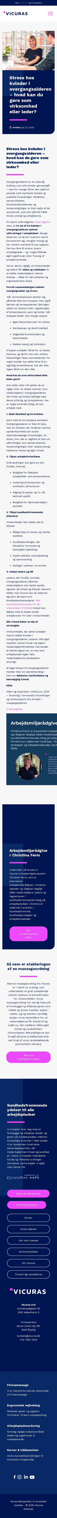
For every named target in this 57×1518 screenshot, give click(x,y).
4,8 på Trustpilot (28, 3)
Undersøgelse (42, 222)
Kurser (28, 1217)
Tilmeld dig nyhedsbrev (28, 1274)
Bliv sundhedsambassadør (28, 934)
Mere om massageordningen (28, 1057)
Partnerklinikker (28, 1251)
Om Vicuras (28, 1263)
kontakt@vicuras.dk (28, 1336)
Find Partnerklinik (27, 1205)
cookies (18, 1505)
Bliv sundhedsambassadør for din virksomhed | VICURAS (23, 604)
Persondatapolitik (20, 1501)
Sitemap (28, 1509)
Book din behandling (28, 1193)
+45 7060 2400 (28, 1339)
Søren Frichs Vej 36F (28, 1326)
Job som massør (28, 1240)
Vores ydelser (28, 1229)
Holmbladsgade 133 (28, 1308)
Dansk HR (19, 1167)
